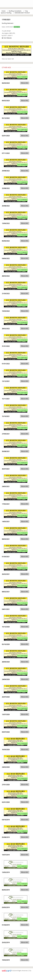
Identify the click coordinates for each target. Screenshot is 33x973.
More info (24, 83)
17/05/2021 (6, 19)
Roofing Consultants (15, 11)
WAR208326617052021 (22, 13)
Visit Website (7, 38)
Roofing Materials (7, 23)
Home (4, 11)
